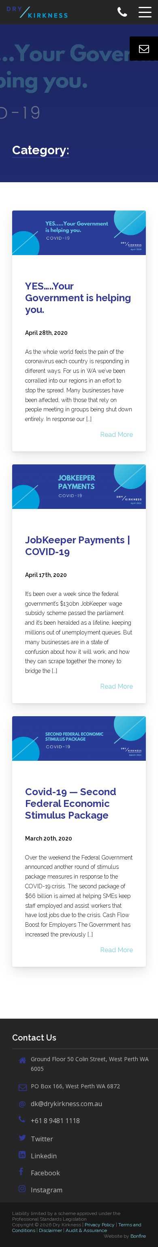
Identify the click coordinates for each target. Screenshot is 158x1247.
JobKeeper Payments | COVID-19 (77, 546)
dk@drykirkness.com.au (66, 1103)
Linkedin (44, 1155)
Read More (116, 434)
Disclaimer (50, 1230)
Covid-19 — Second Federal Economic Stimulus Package (70, 803)
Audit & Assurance (86, 1230)
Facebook (45, 1172)
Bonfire (138, 1236)
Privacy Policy (100, 1225)
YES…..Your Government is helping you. (78, 297)
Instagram (46, 1189)
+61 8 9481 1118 (55, 1120)
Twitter (42, 1138)
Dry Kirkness (40, 12)
